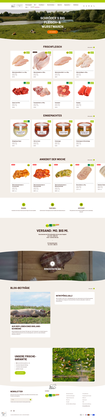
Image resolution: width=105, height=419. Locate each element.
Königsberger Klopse (16, 141)
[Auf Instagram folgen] (14, 411)
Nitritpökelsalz (64, 295)
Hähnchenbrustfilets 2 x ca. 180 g (19, 72)
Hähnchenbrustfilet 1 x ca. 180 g (62, 72)
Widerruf (84, 397)
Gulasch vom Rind (16, 102)
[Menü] (5, 412)
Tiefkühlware (75, 4)
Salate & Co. (59, 4)
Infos (26, 7)
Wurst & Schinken (50, 4)
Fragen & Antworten (70, 397)
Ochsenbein (57, 102)
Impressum (84, 399)
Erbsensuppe (58, 141)
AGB (83, 401)
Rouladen (78, 102)
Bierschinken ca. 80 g (81, 184)
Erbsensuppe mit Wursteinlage (83, 141)
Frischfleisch (41, 4)
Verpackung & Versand (86, 395)
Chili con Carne (37, 141)
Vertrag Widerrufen (86, 405)
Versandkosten (85, 393)
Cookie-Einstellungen (70, 395)
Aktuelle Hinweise (69, 393)
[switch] (4, 415)
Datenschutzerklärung (86, 403)
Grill (35, 4)
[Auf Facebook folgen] (11, 411)
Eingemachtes (67, 4)
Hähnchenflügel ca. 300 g (81, 72)
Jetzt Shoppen (52, 31)
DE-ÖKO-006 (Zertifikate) (71, 403)
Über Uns (68, 399)
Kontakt (67, 401)
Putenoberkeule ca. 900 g (39, 102)
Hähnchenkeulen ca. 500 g (39, 72)
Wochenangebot (28, 4)
